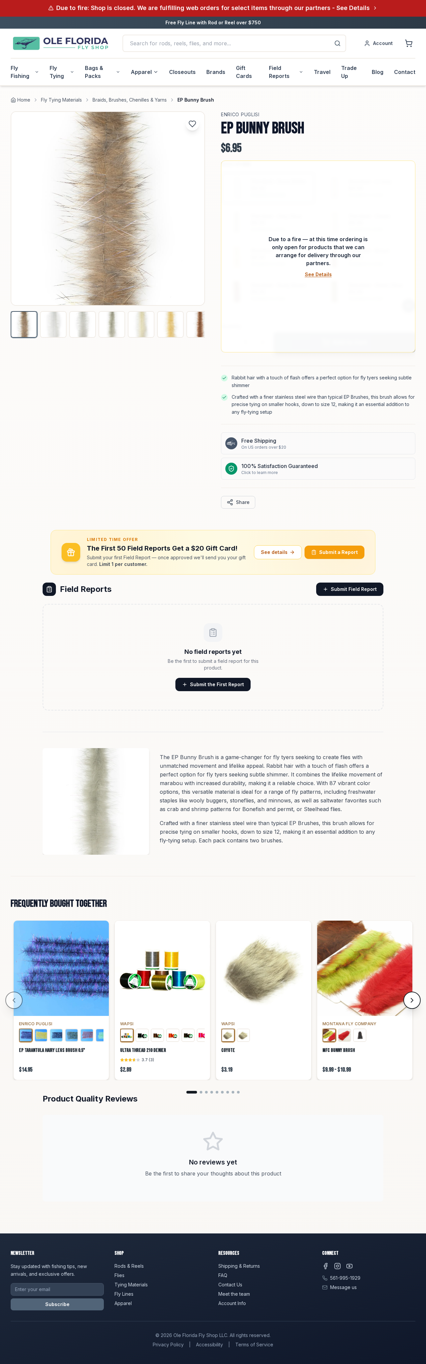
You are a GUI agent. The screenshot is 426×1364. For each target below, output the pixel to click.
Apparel (141, 72)
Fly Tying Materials (61, 100)
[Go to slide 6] (222, 1092)
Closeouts (182, 72)
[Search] (337, 43)
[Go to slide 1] (191, 1092)
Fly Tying (57, 72)
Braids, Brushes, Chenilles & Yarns (130, 100)
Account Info (232, 1303)
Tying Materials (131, 1284)
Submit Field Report (354, 589)
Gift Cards (244, 72)
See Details (318, 274)
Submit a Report (338, 552)
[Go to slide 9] (238, 1092)
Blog (377, 72)
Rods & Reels (129, 1266)
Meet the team (234, 1294)
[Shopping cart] (408, 43)
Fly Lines (123, 1294)
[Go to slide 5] (217, 1092)
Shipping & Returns (239, 1266)
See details (274, 552)
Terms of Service (254, 1344)
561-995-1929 (345, 1278)
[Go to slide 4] (211, 1092)
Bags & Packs (94, 72)
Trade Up (349, 72)
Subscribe (57, 1304)
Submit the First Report (217, 684)
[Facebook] (325, 1266)
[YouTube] (349, 1266)
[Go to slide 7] (227, 1092)
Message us (343, 1287)
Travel (322, 72)
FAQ (222, 1275)
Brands (215, 72)
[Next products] (412, 1000)
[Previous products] (14, 1000)
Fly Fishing (20, 72)
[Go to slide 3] (206, 1092)
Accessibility (209, 1344)
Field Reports (279, 72)
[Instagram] (337, 1266)
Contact (404, 72)
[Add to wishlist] (192, 124)
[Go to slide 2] (201, 1092)
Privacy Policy (168, 1344)
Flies (119, 1275)
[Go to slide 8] (233, 1092)
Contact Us (230, 1284)
